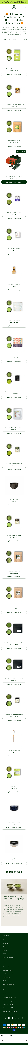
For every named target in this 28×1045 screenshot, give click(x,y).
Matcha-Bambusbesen (14, 284)
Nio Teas (11, 1032)
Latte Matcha (14, 786)
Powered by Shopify (16, 1032)
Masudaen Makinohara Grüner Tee (14, 356)
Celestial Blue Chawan (14, 822)
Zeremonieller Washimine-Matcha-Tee (14, 104)
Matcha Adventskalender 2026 (14, 176)
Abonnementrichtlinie (9, 1008)
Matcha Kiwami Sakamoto (14, 607)
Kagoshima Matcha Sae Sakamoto (14, 427)
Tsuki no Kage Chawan (14, 858)
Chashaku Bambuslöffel (14, 750)
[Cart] (26, 7)
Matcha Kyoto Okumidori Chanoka (14, 714)
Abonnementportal (9, 984)
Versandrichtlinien (8, 1004)
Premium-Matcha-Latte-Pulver (14, 68)
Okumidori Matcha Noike (14, 140)
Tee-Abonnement (8, 957)
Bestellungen (7, 977)
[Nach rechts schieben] (17, 929)
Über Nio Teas (7, 967)
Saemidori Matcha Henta (14, 248)
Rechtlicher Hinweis (8, 994)
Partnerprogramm (8, 970)
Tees (4, 947)
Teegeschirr (6, 950)
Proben (5, 954)
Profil (4, 981)
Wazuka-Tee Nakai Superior (14, 212)
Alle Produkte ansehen (9, 940)
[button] (2, 7)
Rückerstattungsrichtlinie (10, 1001)
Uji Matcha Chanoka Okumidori (14, 463)
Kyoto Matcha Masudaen (14, 320)
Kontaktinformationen (9, 974)
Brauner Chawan (14, 499)
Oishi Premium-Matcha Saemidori (14, 678)
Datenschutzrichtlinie (9, 997)
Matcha (5, 943)
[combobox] (14, 1035)
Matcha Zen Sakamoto (14, 571)
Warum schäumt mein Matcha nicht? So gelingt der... (14, 899)
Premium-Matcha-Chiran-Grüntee (14, 391)
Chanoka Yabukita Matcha (14, 535)
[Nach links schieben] (10, 929)
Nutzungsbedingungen (10, 1011)
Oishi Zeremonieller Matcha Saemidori (14, 642)
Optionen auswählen (14, 74)
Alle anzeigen (5, 875)
